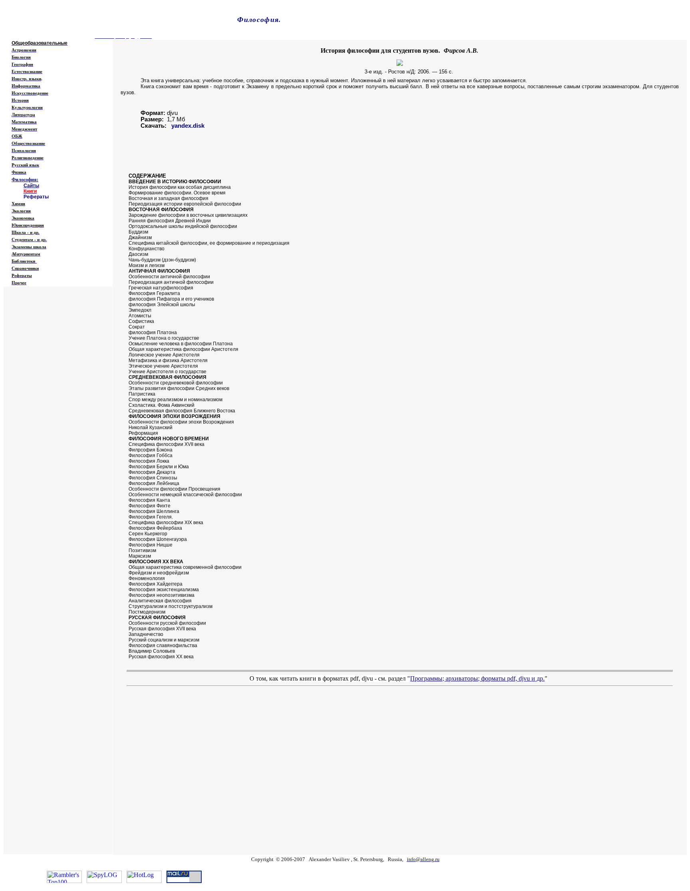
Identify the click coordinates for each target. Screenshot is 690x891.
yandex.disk (187, 126)
